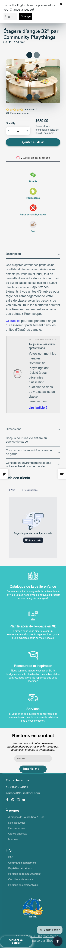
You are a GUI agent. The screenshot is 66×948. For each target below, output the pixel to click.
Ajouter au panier (16, 941)
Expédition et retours (20, 868)
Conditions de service (20, 879)
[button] (29, 97)
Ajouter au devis (33, 142)
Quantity (10, 123)
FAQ (11, 857)
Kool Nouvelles (17, 822)
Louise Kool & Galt (29, 936)
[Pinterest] (12, 799)
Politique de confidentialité (23, 885)
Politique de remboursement (24, 874)
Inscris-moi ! (33, 769)
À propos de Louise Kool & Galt (26, 817)
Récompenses (16, 828)
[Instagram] (18, 799)
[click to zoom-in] (33, 81)
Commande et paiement (22, 863)
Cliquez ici (13, 321)
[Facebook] (7, 799)
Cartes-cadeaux (17, 833)
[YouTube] (24, 799)
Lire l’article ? (38, 407)
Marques (13, 839)
